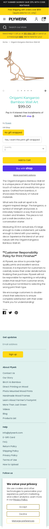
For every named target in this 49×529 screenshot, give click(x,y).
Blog (5, 413)
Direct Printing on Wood (15, 386)
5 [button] (31, 90)
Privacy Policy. (20, 499)
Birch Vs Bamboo (12, 382)
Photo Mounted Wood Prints (18, 391)
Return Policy (10, 446)
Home (5, 42)
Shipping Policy (11, 450)
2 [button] (21, 90)
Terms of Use (10, 459)
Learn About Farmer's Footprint (19, 400)
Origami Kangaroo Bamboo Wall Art (25, 42)
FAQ (5, 441)
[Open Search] (4, 27)
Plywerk (8, 123)
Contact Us (9, 373)
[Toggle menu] (4, 19)
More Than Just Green (15, 404)
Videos (6, 409)
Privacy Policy (10, 455)
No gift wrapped (13, 132)
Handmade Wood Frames (16, 395)
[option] (24, 66)
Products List (9, 418)
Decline (23, 514)
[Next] (45, 91)
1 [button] (18, 90)
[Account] (36, 17)
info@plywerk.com (13, 432)
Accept (23, 506)
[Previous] (4, 91)
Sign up (13, 354)
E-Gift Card (9, 437)
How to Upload (10, 464)
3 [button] (24, 90)
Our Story (8, 377)
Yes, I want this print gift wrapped (22, 139)
